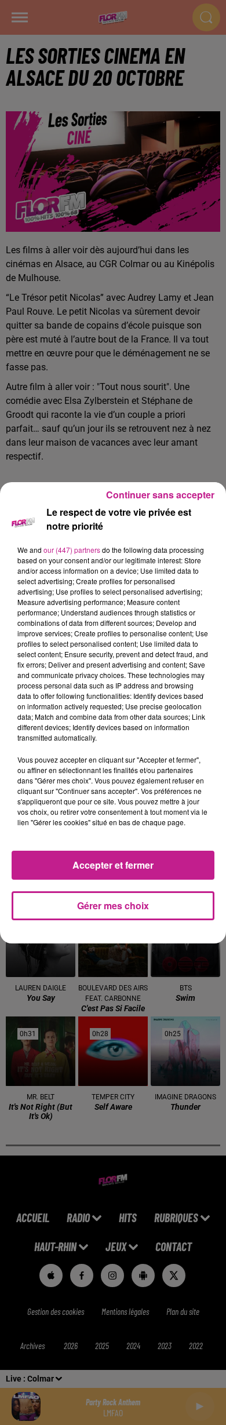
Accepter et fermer (113, 865)
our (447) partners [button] (71, 550)
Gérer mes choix (113, 905)
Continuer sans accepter (160, 494)
